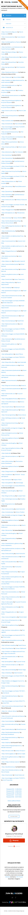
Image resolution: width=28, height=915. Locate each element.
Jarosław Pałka (5, 583)
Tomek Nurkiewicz (6, 49)
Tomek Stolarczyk (19, 775)
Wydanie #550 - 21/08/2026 (14, 789)
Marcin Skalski (19, 123)
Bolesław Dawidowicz (9, 588)
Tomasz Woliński (18, 217)
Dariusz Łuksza (22, 415)
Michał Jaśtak (6, 637)
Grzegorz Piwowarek (7, 138)
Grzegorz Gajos (5, 683)
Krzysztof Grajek (5, 622)
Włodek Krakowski (6, 747)
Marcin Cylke (22, 110)
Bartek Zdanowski (8, 302)
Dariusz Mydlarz (20, 512)
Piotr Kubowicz (19, 152)
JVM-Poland (19, 877)
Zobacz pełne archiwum (14, 800)
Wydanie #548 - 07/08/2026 (14, 793)
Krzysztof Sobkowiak (7, 718)
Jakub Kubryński (20, 509)
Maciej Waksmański (20, 186)
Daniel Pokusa (22, 645)
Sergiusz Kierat (17, 479)
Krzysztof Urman (20, 661)
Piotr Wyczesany (5, 168)
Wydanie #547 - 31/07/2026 (14, 795)
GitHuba (7, 877)
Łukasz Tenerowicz (19, 279)
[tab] (14, 16)
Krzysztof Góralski (6, 450)
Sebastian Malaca (7, 128)
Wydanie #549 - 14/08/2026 (14, 791)
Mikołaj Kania (20, 212)
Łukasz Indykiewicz (6, 545)
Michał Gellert (23, 617)
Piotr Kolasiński (20, 67)
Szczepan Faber (21, 495)
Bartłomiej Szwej (5, 248)
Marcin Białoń (17, 77)
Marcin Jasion (22, 147)
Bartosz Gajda (21, 753)
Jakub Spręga (19, 482)
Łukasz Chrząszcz (20, 750)
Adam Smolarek (18, 672)
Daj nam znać (14, 816)
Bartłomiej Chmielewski (7, 734)
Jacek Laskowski (5, 82)
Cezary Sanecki (21, 37)
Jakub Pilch (6, 703)
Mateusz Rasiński (6, 578)
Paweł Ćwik (20, 320)
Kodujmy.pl (17, 287)
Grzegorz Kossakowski (9, 653)
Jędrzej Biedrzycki (6, 550)
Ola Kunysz (4, 336)
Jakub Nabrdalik (21, 362)
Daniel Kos (23, 398)
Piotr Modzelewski (8, 331)
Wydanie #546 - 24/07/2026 (14, 797)
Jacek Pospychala (7, 780)
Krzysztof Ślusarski (6, 102)
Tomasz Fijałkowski (20, 648)
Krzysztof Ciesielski (6, 297)
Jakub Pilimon (19, 354)
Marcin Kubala (5, 772)
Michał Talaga (22, 669)
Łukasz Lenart (5, 238)
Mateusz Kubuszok (21, 199)
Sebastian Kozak (20, 406)
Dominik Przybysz (6, 206)
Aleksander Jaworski (19, 261)
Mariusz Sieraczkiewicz (7, 223)
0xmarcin (23, 385)
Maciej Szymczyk (21, 729)
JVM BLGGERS (11, 2)
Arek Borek (6, 693)
